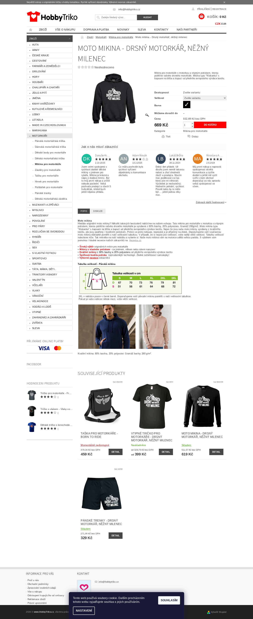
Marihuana (39, 130)
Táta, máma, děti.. (44, 269)
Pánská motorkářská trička (50, 141)
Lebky (36, 114)
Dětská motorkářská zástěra (51, 198)
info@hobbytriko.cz (109, 582)
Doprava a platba (96, 29)
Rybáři (36, 236)
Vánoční (37, 295)
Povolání (38, 220)
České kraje (40, 55)
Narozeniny (40, 215)
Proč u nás (33, 580)
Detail (116, 452)
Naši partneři (187, 29)
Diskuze (98, 211)
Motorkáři (39, 135)
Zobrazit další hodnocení (210, 202)
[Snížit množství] (192, 126)
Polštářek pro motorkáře (48, 187)
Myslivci (38, 210)
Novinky (123, 29)
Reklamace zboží (37, 599)
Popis (84, 211)
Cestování (39, 60)
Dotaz (195, 136)
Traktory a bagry (44, 274)
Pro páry (38, 226)
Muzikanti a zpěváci (45, 204)
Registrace (219, 9)
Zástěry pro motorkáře (48, 170)
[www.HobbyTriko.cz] (52, 16)
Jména (36, 98)
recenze (94, 258)
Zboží (43, 29)
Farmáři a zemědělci (46, 66)
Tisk (168, 136)
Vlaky (36, 290)
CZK (218, 23)
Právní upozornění (37, 603)
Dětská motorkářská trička (50, 158)
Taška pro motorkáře (47, 175)
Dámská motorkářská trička (50, 146)
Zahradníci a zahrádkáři (49, 317)
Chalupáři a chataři (46, 87)
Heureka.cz (135, 240)
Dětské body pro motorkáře (50, 152)
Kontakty (161, 29)
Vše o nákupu (65, 29)
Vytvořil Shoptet (218, 612)
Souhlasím (169, 600)
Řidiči (36, 242)
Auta (35, 44)
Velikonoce (40, 301)
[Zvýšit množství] (192, 123)
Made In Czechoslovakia (49, 125)
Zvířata (37, 322)
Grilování (39, 71)
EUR (223, 24)
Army (35, 50)
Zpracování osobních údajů (42, 588)
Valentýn (38, 279)
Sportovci (39, 258)
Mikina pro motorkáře (48, 164)
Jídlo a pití (39, 92)
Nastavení (84, 610)
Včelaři (37, 285)
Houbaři (37, 82)
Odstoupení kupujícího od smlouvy (46, 595)
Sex (34, 247)
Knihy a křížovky (43, 103)
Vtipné (36, 312)
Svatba (36, 263)
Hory (35, 76)
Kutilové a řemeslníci (47, 109)
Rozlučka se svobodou (48, 231)
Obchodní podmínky (38, 584)
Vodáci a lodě (41, 306)
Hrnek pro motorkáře (47, 181)
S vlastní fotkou (44, 253)
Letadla (37, 119)
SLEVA (142, 29)
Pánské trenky (43, 193)
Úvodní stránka (31, 30)
